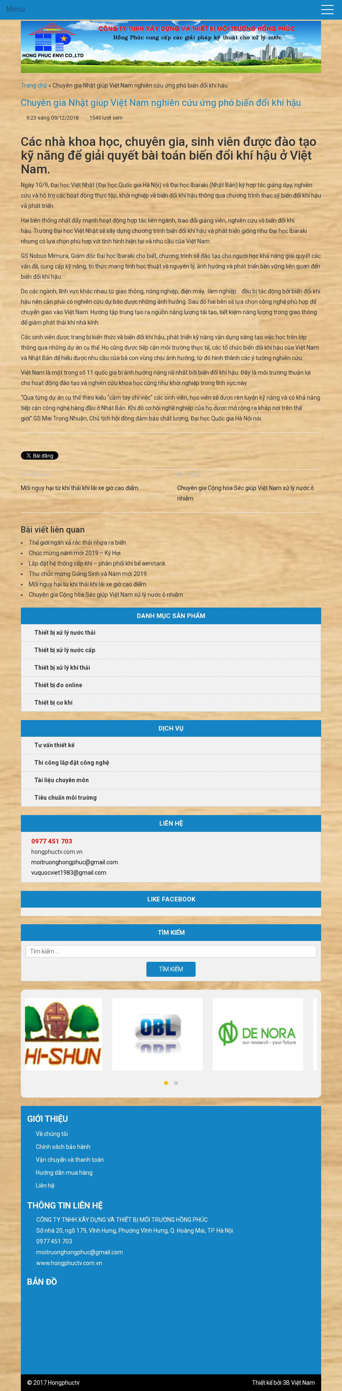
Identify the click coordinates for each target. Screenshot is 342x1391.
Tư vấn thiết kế (54, 745)
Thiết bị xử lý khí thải (62, 667)
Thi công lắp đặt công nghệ (71, 762)
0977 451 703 (51, 841)
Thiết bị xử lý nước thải (65, 632)
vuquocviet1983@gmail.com (68, 872)
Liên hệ (45, 1185)
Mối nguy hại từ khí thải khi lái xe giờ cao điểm (79, 488)
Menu (15, 9)
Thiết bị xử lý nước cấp (64, 650)
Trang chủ (34, 85)
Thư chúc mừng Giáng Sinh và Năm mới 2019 (88, 573)
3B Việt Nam (299, 1382)
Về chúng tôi (52, 1134)
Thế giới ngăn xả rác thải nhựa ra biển (77, 542)
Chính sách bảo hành (63, 1146)
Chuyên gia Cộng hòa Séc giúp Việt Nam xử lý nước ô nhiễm (245, 493)
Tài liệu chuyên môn (61, 780)
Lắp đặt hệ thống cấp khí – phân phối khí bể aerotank (97, 563)
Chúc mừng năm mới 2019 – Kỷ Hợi (75, 553)
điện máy (192, 291)
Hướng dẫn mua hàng (64, 1172)
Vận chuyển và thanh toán (70, 1159)
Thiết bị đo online (58, 685)
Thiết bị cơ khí (53, 702)
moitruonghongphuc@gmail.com (74, 862)
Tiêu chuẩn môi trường (65, 797)
